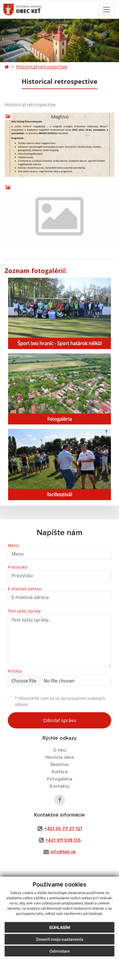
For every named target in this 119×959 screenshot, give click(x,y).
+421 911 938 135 (63, 840)
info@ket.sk (63, 851)
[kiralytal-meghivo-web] (59, 145)
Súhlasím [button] (59, 927)
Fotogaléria (59, 779)
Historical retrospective (41, 67)
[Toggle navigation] (106, 9)
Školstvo (59, 764)
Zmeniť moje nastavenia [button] (59, 939)
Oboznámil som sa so (60, 701)
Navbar (14, 9)
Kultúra (59, 771)
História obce (59, 757)
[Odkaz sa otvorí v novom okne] (59, 799)
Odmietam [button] (59, 951)
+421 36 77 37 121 (63, 828)
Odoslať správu (59, 720)
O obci (59, 750)
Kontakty (59, 786)
